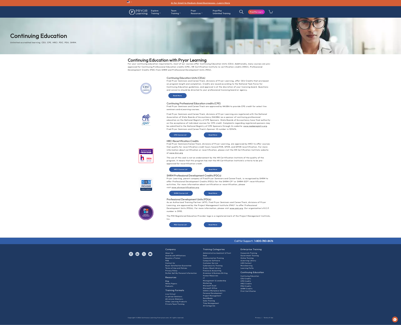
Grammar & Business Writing (215, 273)
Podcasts (169, 286)
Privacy (258, 317)
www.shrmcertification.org (185, 187)
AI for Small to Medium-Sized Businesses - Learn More (200, 3)
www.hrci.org (176, 153)
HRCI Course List (180, 169)
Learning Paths (247, 268)
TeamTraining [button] (175, 12)
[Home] (138, 12)
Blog (167, 281)
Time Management (211, 303)
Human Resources (210, 276)
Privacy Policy (171, 271)
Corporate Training (249, 253)
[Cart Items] (271, 13)
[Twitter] (144, 254)
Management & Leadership (214, 281)
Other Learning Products (176, 302)
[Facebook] (131, 254)
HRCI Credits (246, 284)
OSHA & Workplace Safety (214, 291)
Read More (177, 96)
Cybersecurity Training (213, 266)
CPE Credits (246, 281)
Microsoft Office (210, 288)
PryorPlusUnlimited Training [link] (222, 12)
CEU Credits (246, 279)
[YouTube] (150, 254)
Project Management (212, 296)
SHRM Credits (247, 289)
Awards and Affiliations (175, 256)
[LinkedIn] (137, 254)
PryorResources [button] (196, 12)
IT (204, 278)
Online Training (247, 258)
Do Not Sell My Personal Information (181, 273)
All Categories (209, 306)
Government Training (250, 256)
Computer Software (211, 261)
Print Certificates (248, 291)
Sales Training (209, 301)
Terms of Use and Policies (176, 268)
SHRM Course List (181, 193)
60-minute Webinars (174, 299)
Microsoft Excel (209, 286)
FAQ (167, 261)
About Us (169, 253)
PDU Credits (246, 286)
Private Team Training (175, 304)
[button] (256, 12)
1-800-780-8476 (263, 240)
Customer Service (210, 263)
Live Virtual (170, 294)
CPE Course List (180, 135)
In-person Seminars (173, 297)
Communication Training (213, 258)
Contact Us (170, 263)
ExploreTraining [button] (155, 12)
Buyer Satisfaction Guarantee (178, 266)
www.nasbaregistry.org (255, 126)
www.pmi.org (236, 208)
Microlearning (247, 266)
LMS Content (246, 263)
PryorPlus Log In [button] (256, 12)
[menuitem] (156, 12)
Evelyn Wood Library (212, 268)
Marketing (207, 283)
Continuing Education (250, 276)
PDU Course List (180, 225)
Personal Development (212, 293)
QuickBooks (208, 298)
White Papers (171, 284)
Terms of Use (268, 317)
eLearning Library (248, 261)
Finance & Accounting (212, 271)
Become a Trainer (172, 258)
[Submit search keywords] (241, 12)
